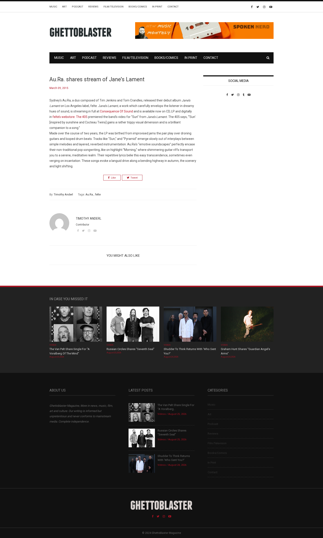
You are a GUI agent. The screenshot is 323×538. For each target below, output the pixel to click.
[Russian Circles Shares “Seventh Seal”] (133, 324)
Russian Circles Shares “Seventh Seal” (130, 349)
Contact (173, 6)
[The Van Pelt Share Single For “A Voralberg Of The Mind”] (75, 324)
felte (98, 194)
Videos (52, 345)
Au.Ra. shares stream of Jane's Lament (96, 79)
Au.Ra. (89, 194)
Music (53, 6)
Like (113, 177)
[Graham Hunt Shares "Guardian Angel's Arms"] (247, 324)
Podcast (77, 6)
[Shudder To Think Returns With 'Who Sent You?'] (190, 324)
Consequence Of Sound (117, 111)
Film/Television (113, 6)
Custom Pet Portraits (216, 126)
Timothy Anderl (63, 194)
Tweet (134, 177)
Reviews (93, 6)
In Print (157, 6)
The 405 (82, 117)
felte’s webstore (64, 117)
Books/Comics (138, 6)
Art (64, 6)
